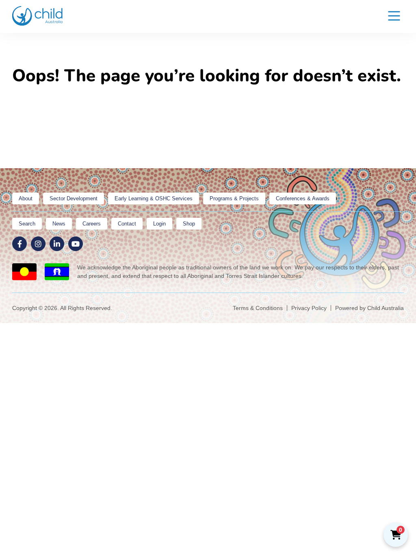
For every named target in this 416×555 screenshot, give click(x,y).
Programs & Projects (234, 198)
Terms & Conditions (258, 308)
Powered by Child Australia (369, 308)
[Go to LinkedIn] (57, 243)
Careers (91, 224)
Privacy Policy (309, 308)
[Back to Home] (37, 16)
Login (159, 224)
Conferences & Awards (302, 198)
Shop (189, 224)
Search (27, 224)
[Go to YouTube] (75, 243)
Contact (127, 224)
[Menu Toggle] (394, 16)
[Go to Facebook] (19, 243)
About (25, 198)
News (58, 224)
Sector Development (74, 198)
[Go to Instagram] (38, 243)
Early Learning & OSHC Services (154, 198)
